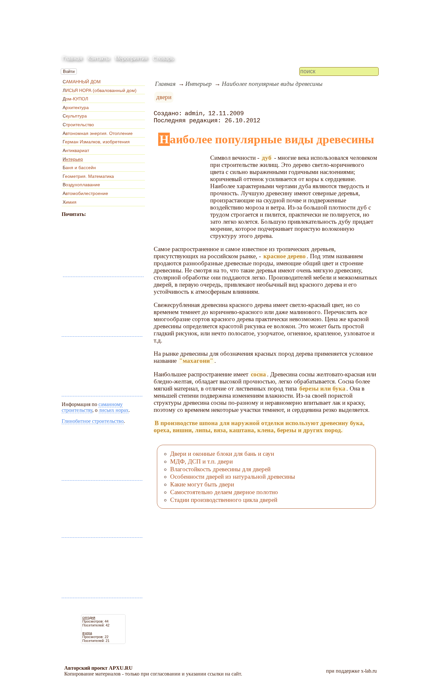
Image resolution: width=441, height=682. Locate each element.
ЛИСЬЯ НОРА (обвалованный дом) (100, 90)
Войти (69, 71)
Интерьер (73, 159)
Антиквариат (76, 150)
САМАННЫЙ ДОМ (82, 81)
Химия (70, 202)
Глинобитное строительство (93, 421)
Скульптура (75, 115)
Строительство (78, 124)
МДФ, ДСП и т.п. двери (201, 461)
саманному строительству (92, 407)
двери (163, 97)
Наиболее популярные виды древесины (272, 83)
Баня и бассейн (79, 167)
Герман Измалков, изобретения (96, 141)
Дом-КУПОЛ (75, 98)
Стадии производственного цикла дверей (223, 499)
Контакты (98, 58)
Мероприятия (131, 58)
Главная (72, 58)
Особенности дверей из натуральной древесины (232, 476)
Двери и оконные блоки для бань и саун (222, 453)
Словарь (163, 58)
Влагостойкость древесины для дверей (220, 469)
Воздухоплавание (81, 184)
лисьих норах (113, 410)
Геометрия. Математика (88, 176)
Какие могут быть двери (202, 484)
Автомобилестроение (85, 193)
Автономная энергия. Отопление (98, 133)
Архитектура (76, 107)
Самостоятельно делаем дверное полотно (224, 492)
